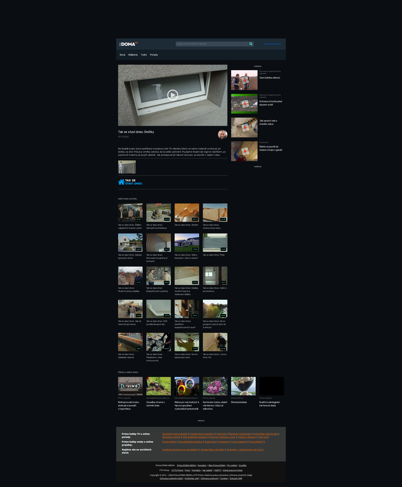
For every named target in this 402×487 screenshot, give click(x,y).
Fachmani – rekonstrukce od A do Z (245, 449)
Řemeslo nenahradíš (240, 433)
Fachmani (221, 433)
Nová (122, 54)
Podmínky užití (192, 478)
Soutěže (242, 465)
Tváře (144, 54)
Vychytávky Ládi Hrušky (265, 433)
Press (187, 470)
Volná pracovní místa (232, 470)
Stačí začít (263, 437)
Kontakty (202, 465)
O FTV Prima (177, 470)
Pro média (232, 465)
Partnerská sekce (272, 44)
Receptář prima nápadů (174, 433)
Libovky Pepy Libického (202, 433)
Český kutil (210, 441)
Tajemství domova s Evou (222, 437)
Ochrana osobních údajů (171, 478)
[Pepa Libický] (221, 134)
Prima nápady (238, 441)
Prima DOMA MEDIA (186, 465)
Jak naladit (207, 470)
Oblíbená (133, 54)
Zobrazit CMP (236, 478)
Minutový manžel (171, 437)
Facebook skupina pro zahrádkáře (180, 449)
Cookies (224, 478)
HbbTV (217, 470)
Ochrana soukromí (209, 478)
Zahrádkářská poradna (195, 437)
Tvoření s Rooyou (247, 437)
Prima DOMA (169, 441)
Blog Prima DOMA (217, 465)
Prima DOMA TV (256, 441)
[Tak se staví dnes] (130, 182)
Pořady (154, 54)
